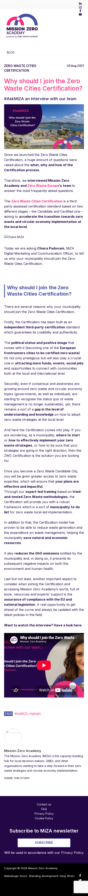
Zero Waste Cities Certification (36, 201)
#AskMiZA (21, 713)
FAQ (44, 809)
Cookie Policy (44, 818)
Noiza (23, 876)
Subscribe (44, 842)
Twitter (19, 787)
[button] (68, 26)
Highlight (35, 713)
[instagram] (80, 7)
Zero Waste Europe (43, 186)
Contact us (44, 804)
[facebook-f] (80, 11)
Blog (11, 52)
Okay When (67, 876)
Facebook (8, 787)
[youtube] (80, 15)
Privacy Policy (44, 813)
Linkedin (31, 787)
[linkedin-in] (80, 4)
